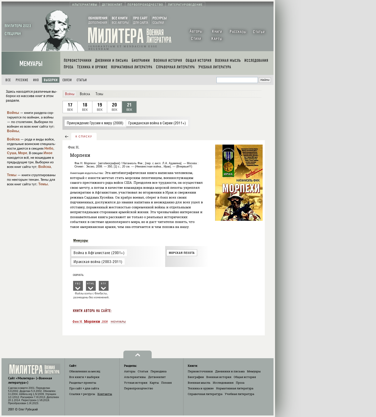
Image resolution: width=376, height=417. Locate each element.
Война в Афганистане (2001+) (99, 252)
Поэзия (166, 383)
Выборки (51, 80)
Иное (48, 153)
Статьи (82, 80)
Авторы (129, 371)
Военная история (218, 377)
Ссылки (82, 394)
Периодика (158, 371)
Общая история (245, 377)
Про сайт (84, 388)
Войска (13, 139)
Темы (12, 175)
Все (8, 80)
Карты (154, 383)
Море (22, 153)
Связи (67, 80)
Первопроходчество (138, 388)
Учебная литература (239, 394)
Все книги (84, 377)
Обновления (84, 371)
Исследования (223, 383)
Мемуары (31, 64)
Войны (13, 113)
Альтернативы (135, 377)
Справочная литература (205, 394)
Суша (11, 153)
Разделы (82, 383)
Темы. (43, 184)
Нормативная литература (234, 388)
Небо (48, 148)
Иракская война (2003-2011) (98, 261)
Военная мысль (199, 383)
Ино (36, 80)
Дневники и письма (230, 371)
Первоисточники (200, 371)
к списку (84, 136)
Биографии (196, 377)
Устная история (135, 383)
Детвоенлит (157, 377)
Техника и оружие (201, 388)
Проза (240, 383)
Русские (22, 80)
